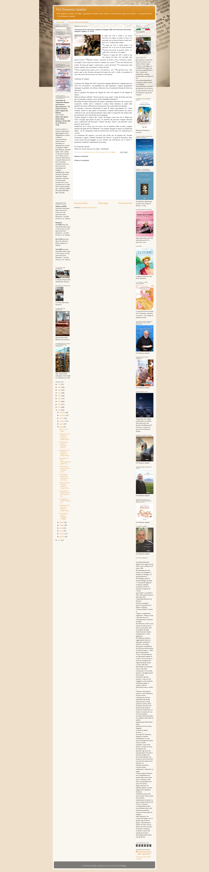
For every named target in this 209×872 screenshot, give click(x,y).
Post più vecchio (125, 203)
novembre (63, 415)
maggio (62, 525)
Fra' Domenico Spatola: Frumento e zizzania (63, 444)
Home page (60, 22)
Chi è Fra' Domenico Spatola (78, 22)
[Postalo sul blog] (122, 152)
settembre (63, 421)
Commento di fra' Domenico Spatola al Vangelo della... (64, 436)
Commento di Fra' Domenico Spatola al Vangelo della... (64, 485)
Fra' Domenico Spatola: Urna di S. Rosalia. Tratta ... (64, 469)
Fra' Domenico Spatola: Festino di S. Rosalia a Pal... (64, 493)
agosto (62, 424)
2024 (59, 390)
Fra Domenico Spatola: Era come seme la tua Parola (63, 477)
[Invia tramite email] (120, 152)
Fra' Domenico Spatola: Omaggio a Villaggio (63, 516)
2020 (59, 401)
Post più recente (80, 203)
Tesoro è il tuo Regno (63, 430)
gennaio (62, 536)
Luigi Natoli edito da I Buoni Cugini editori (145, 853)
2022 (59, 396)
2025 (59, 387)
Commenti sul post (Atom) (89, 207)
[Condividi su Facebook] (125, 152)
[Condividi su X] (124, 152)
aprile (61, 528)
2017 (59, 410)
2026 (59, 384)
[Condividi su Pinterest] (127, 152)
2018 (59, 407)
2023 (59, 393)
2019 (59, 404)
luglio (61, 427)
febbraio (62, 534)
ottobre (62, 418)
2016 (59, 540)
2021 (59, 398)
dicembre (62, 412)
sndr (112, 865)
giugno (62, 522)
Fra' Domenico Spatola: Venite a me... (64, 500)
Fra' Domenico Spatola (71, 9)
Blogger (124, 865)
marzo (62, 531)
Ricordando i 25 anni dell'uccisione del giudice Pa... (65, 460)
